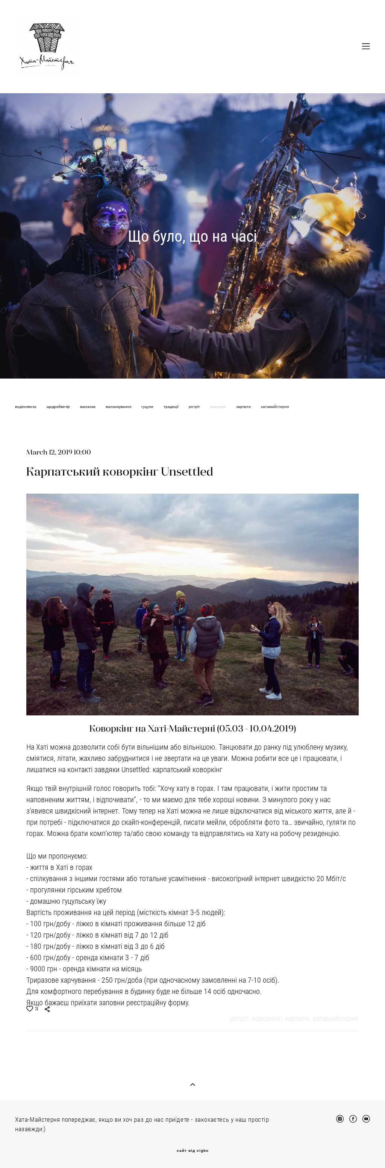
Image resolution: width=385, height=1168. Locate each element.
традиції (172, 406)
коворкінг (218, 406)
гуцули (148, 406)
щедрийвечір (59, 406)
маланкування (119, 406)
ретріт (195, 406)
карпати (244, 406)
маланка (88, 406)
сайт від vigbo (193, 1151)
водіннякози (26, 406)
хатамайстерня (275, 406)
